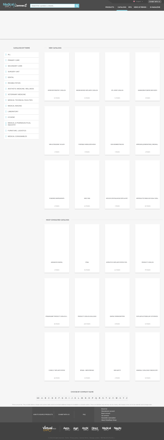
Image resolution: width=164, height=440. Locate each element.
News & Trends (140, 7)
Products (109, 7)
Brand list (104, 409)
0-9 (38, 398)
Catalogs (122, 7)
